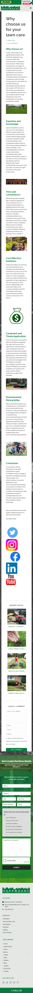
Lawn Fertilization (13, 43)
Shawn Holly (11, 40)
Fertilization (6, 919)
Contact (6, 971)
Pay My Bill (7, 968)
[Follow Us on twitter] (11, 982)
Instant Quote (8, 946)
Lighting (5, 930)
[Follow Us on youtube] (14, 982)
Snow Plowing (7, 932)
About (5, 949)
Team (5, 957)
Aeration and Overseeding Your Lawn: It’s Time (17, 671)
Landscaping (6, 924)
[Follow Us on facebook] (3, 982)
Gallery (6, 955)
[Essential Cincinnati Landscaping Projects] (16, 616)
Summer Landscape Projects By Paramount (17, 693)
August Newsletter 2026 (17, 649)
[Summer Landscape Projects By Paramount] (16, 683)
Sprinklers (6, 927)
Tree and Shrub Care (9, 921)
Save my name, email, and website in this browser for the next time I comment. (16, 741)
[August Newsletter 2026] (16, 639)
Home (6, 944)
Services (5, 952)
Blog (5, 963)
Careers (6, 966)
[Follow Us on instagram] (7, 982)
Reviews (6, 960)
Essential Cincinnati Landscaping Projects (17, 626)
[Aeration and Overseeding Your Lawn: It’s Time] (16, 661)
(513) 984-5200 (9, 909)
